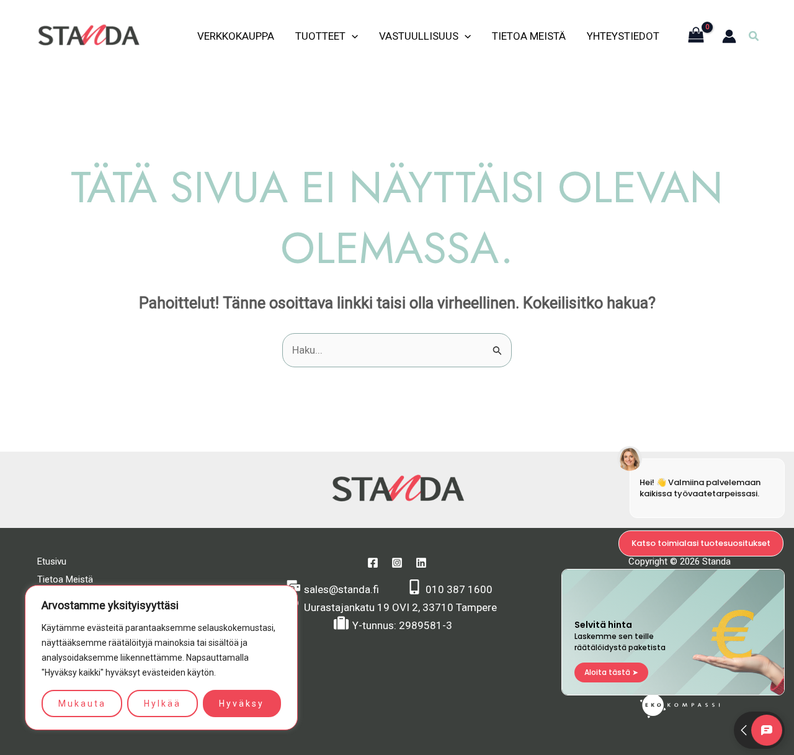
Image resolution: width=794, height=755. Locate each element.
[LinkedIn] (421, 562)
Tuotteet (320, 36)
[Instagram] (397, 562)
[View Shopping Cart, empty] (696, 36)
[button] (754, 36)
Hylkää (162, 703)
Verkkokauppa (235, 36)
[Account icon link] (729, 36)
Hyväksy (241, 703)
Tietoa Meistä (529, 36)
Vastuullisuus (418, 36)
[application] (352, 36)
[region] (161, 657)
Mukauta (82, 703)
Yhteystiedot (623, 36)
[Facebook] (372, 562)
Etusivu (51, 561)
